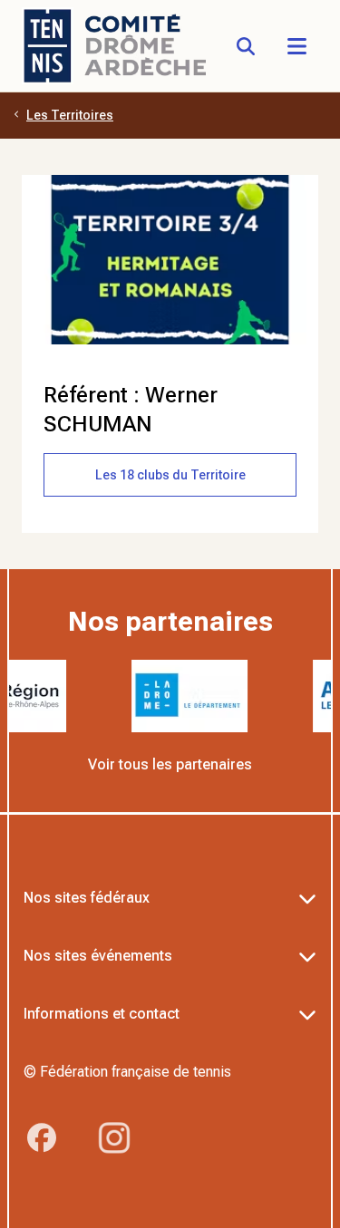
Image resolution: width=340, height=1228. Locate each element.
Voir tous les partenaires (170, 764)
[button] (296, 46)
